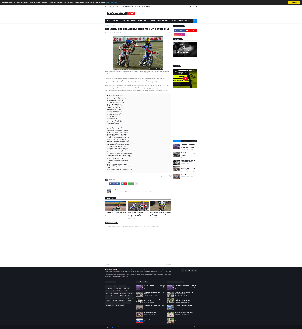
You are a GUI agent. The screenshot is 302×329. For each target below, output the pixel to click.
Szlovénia (108, 300)
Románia (128, 303)
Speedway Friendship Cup (112, 298)
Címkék (185, 141)
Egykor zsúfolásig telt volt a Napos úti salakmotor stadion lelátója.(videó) (189, 146)
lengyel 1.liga (109, 293)
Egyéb (115, 286)
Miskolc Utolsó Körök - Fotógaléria (184, 312)
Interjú (107, 295)
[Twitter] (122, 183)
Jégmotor (112, 290)
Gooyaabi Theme (131, 327)
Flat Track (115, 300)
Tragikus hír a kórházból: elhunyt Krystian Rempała (184, 293)
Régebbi (168, 264)
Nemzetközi (108, 286)
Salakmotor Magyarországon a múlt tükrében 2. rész (188, 168)
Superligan (121, 300)
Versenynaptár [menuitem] (182, 21)
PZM (123, 303)
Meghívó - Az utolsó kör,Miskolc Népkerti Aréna (183, 306)
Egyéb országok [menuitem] (162, 21)
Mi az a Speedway (109, 6)
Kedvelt (177, 141)
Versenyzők (193, 141)
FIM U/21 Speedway (146, 6)
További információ (111, 3)
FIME (107, 290)
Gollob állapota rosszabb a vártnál (185, 319)
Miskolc (117, 303)
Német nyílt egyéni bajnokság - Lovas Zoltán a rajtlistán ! (115, 213)
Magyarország (130, 298)
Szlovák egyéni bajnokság (151, 319)
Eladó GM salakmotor (187, 174)
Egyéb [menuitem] (133, 21)
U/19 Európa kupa (110, 303)
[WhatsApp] (129, 183)
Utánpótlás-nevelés (119, 305)
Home (177, 327)
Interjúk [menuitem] (152, 21)
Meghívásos (113, 25)
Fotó (126, 290)
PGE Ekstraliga (109, 288)
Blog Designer (114, 327)
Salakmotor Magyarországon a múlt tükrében (188, 154)
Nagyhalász (119, 290)
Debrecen (131, 293)
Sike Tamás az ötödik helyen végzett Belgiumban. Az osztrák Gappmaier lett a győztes (160, 214)
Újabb (107, 264)
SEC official (118, 6)
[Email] (132, 183)
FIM (119, 286)
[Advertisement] (185, 114)
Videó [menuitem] (140, 21)
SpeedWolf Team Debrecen (120, 293)
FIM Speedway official (128, 6)
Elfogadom (294, 2)
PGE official (138, 6)
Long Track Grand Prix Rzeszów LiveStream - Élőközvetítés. (183, 299)
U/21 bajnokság (109, 305)
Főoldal (107, 25)
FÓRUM (195, 327)
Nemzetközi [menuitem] (125, 21)
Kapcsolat (183, 327)
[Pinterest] (125, 183)
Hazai (124, 286)
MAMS (121, 295)
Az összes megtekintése (165, 198)
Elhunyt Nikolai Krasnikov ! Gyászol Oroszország (183, 52)
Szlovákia (122, 298)
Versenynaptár (114, 295)
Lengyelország (118, 288)
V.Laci (115, 189)
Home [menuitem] (108, 21)
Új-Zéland (129, 300)
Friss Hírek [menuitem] (115, 21)
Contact (189, 327)
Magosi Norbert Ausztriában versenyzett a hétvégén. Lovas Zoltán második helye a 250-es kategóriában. (138, 215)
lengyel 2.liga (128, 295)
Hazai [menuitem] (173, 21)
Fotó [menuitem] (145, 21)
